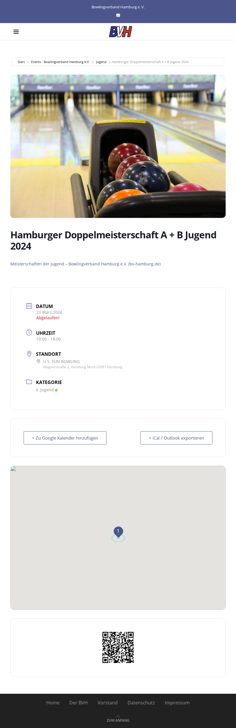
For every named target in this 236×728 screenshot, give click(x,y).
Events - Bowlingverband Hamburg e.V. (60, 62)
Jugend (101, 62)
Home (53, 703)
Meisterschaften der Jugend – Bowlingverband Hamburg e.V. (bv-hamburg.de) (85, 264)
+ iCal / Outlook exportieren (176, 438)
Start (21, 62)
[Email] (118, 15)
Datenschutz (141, 703)
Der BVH (78, 703)
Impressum (177, 703)
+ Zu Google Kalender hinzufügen (65, 438)
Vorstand (108, 703)
